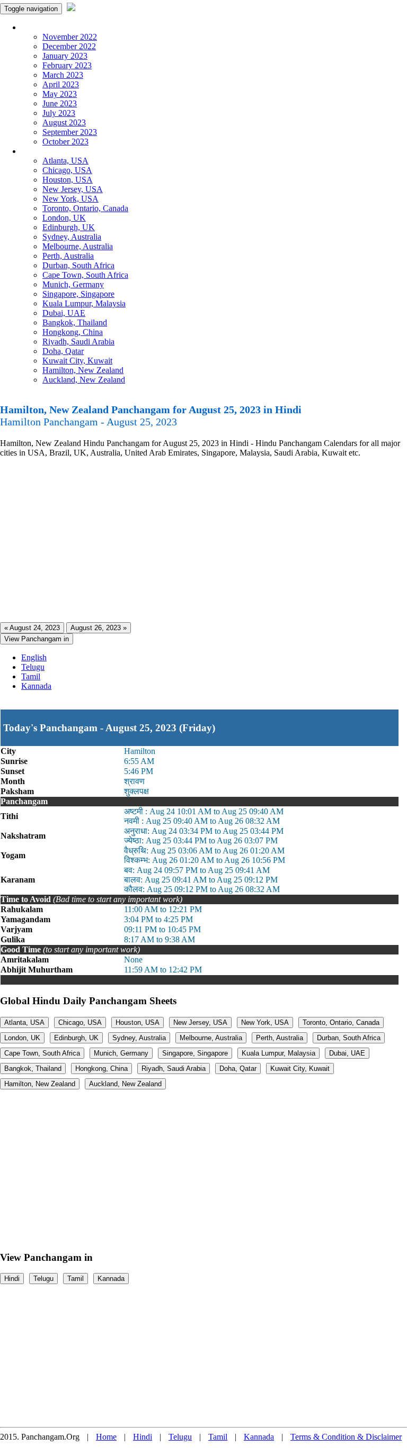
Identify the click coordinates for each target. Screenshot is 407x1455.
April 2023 (60, 84)
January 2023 (64, 55)
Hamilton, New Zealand (82, 370)
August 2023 (64, 122)
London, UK (64, 217)
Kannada (36, 685)
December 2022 (69, 46)
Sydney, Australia (71, 236)
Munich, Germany (73, 284)
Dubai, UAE (63, 312)
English (34, 657)
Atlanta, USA (65, 160)
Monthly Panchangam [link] (58, 27)
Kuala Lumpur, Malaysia (84, 303)
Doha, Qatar (63, 351)
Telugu (33, 666)
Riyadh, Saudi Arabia (78, 341)
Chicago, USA (67, 170)
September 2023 (69, 132)
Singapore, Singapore (78, 293)
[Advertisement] (203, 540)
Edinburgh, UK (68, 227)
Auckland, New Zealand (83, 379)
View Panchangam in (36, 639)
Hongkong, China (72, 332)
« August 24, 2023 (32, 628)
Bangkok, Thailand (74, 322)
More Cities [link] (40, 151)
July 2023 (58, 112)
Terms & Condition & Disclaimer (346, 1436)
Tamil (30, 676)
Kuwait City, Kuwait (77, 360)
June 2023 (59, 103)
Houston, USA (67, 179)
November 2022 (69, 36)
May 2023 (59, 93)
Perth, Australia (68, 255)
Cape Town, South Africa (85, 274)
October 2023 (65, 141)
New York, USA (70, 198)
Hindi (12, 1279)
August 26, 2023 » (98, 628)
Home (106, 1436)
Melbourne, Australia (77, 246)
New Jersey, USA (72, 189)
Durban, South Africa (78, 265)
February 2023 (67, 65)
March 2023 (62, 74)
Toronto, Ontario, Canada (85, 208)
